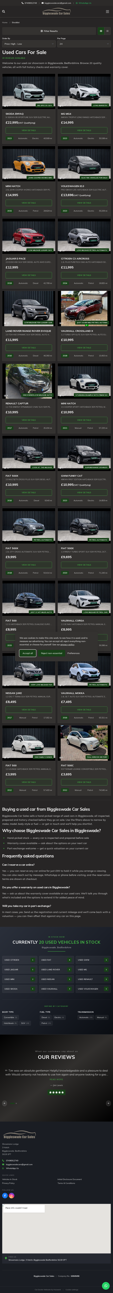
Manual (102, 1017)
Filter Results (51, 31)
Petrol (46, 1023)
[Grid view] (101, 31)
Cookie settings (72, 1290)
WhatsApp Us (85, 3)
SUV (25, 1023)
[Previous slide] (4, 1103)
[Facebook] (5, 1195)
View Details (29, 130)
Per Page (61, 38)
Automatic (85, 1017)
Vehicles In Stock (9, 1179)
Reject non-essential (51, 653)
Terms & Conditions (66, 1183)
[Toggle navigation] (107, 11)
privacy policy (67, 644)
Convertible (10, 1017)
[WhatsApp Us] (106, 1286)
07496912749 (31, 3)
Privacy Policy (8, 1183)
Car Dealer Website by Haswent (48, 1290)
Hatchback (10, 1023)
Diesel (46, 1017)
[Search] (4, 11)
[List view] (107, 31)
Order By (6, 38)
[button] (12, 1103)
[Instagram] (11, 1195)
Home (4, 22)
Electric (59, 1017)
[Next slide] (108, 1103)
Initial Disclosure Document (70, 1179)
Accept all (28, 653)
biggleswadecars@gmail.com (58, 3)
